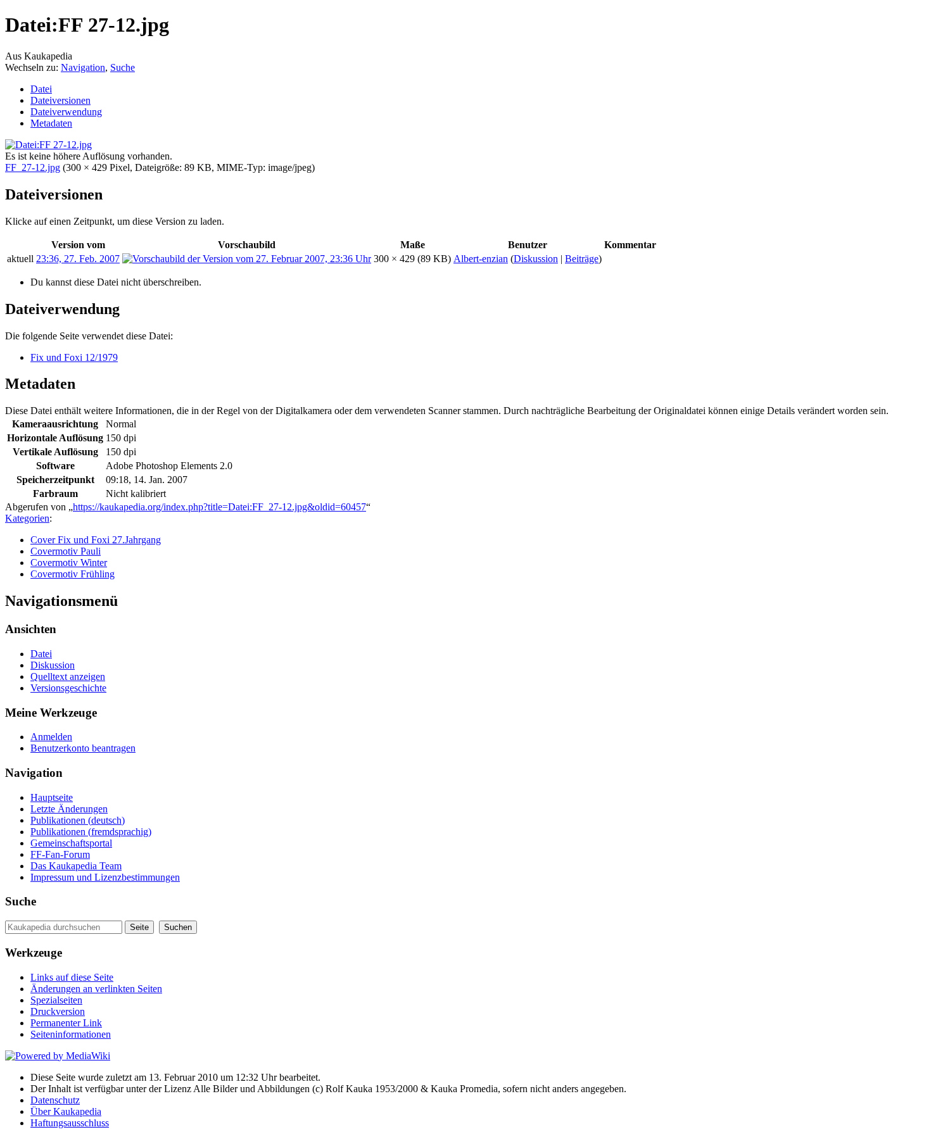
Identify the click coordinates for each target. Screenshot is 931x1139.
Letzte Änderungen (69, 808)
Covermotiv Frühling (72, 574)
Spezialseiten (56, 1000)
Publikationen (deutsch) (77, 820)
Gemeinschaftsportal (71, 843)
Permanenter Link (66, 1022)
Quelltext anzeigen (67, 676)
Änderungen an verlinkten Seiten (96, 988)
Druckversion (57, 1011)
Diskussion (536, 258)
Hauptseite (51, 797)
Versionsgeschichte (68, 688)
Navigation (83, 67)
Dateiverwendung (66, 111)
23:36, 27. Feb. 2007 (78, 258)
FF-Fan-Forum (60, 854)
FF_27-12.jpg (32, 167)
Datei (41, 89)
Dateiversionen (60, 100)
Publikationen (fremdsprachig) (90, 831)
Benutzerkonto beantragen (83, 748)
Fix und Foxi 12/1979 (74, 357)
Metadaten (51, 123)
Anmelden (51, 736)
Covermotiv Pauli (65, 551)
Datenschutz (55, 1100)
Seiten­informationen (70, 1034)
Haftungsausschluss (69, 1122)
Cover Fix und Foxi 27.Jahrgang (95, 539)
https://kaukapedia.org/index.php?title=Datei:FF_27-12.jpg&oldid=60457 (219, 506)
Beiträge (581, 258)
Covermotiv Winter (68, 562)
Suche (122, 67)
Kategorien (27, 518)
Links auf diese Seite (71, 977)
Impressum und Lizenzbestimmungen (105, 877)
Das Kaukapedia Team (76, 865)
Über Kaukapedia (65, 1111)
